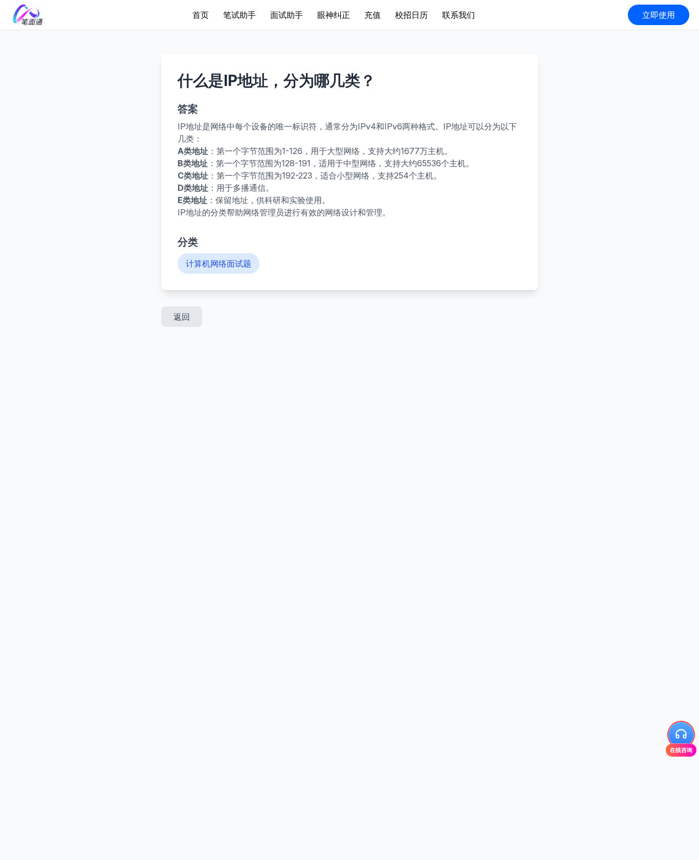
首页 (200, 15)
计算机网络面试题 (218, 263)
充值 (372, 15)
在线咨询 (681, 750)
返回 (181, 317)
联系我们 (458, 15)
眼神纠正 (333, 15)
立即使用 (658, 15)
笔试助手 (239, 15)
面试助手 (286, 15)
